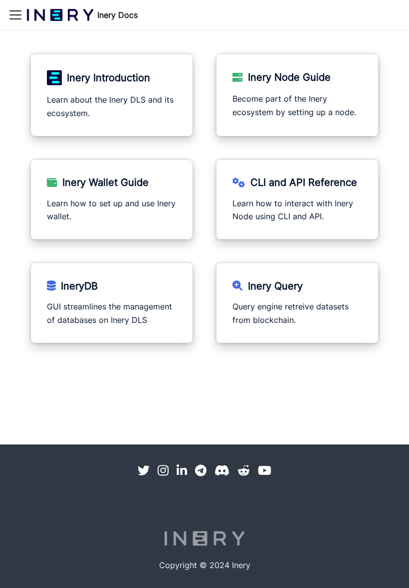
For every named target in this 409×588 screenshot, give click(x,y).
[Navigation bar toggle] (15, 14)
